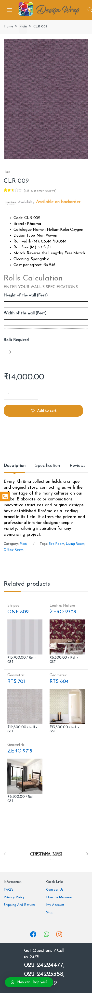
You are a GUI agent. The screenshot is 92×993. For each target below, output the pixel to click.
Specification (47, 466)
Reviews (77, 466)
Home (8, 26)
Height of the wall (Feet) (26, 295)
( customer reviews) (40, 191)
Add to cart (46, 410)
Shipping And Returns (20, 905)
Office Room (13, 550)
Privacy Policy (14, 897)
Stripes (13, 606)
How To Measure (59, 897)
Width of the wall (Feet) (25, 313)
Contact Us (55, 890)
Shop (49, 912)
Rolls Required (16, 340)
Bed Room (56, 544)
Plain (22, 26)
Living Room (75, 544)
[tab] (14, 467)
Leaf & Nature (62, 606)
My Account (55, 905)
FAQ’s (8, 890)
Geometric (16, 675)
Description (14, 466)
